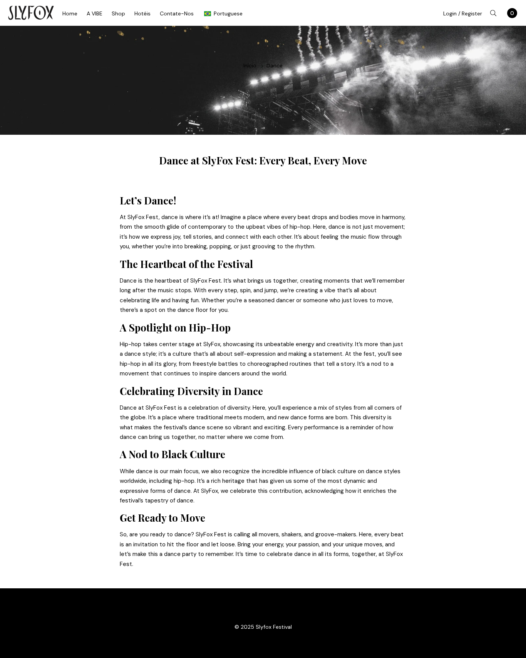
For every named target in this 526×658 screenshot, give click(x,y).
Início (249, 65)
